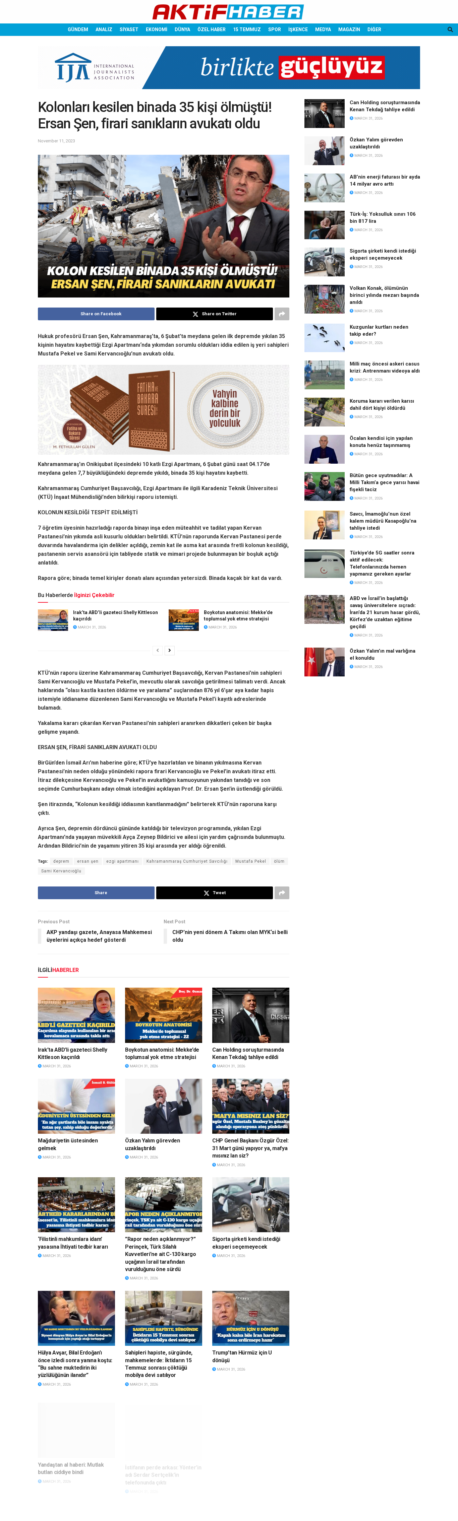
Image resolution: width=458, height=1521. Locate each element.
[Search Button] (450, 29)
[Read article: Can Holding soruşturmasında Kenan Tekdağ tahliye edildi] (250, 1015)
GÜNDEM (78, 29)
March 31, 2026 (91, 627)
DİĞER (374, 29)
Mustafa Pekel (250, 861)
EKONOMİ (156, 29)
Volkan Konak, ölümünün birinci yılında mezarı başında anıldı (384, 295)
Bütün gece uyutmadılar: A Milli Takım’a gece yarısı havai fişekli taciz (384, 482)
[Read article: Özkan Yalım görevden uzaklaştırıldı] (163, 1106)
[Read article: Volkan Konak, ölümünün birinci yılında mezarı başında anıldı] (324, 299)
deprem (61, 861)
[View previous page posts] (158, 650)
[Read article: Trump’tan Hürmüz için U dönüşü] (250, 1318)
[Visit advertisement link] (229, 72)
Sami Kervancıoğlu (61, 871)
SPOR (274, 29)
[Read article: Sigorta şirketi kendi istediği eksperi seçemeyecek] (250, 1204)
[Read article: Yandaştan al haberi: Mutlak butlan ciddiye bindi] (76, 1424)
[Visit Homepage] (228, 11)
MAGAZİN (349, 29)
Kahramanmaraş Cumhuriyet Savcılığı (187, 861)
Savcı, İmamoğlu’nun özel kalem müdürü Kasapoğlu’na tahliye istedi (383, 521)
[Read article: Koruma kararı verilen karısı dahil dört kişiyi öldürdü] (324, 412)
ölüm (279, 861)
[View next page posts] (170, 650)
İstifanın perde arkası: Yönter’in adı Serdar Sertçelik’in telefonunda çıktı (163, 1466)
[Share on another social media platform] (282, 314)
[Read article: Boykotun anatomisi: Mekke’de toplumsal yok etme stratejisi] (184, 620)
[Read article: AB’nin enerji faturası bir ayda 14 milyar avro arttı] (324, 188)
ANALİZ (104, 29)
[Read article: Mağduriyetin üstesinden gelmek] (76, 1106)
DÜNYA (182, 29)
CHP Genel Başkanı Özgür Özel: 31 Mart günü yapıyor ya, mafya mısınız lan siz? (250, 1148)
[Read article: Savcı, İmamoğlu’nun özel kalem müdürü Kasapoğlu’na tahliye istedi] (324, 525)
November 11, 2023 (56, 140)
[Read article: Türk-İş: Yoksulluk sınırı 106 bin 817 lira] (324, 225)
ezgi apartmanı (122, 861)
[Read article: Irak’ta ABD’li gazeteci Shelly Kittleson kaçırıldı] (53, 620)
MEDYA (323, 29)
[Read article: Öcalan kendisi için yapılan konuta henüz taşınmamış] (324, 449)
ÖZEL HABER (211, 29)
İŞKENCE (298, 29)
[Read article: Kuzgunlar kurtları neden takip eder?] (324, 338)
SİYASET (129, 29)
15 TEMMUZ (247, 29)
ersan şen (88, 861)
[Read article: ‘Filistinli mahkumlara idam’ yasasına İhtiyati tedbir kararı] (76, 1204)
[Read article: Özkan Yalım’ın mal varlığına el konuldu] (324, 662)
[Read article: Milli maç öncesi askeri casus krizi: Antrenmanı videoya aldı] (324, 374)
